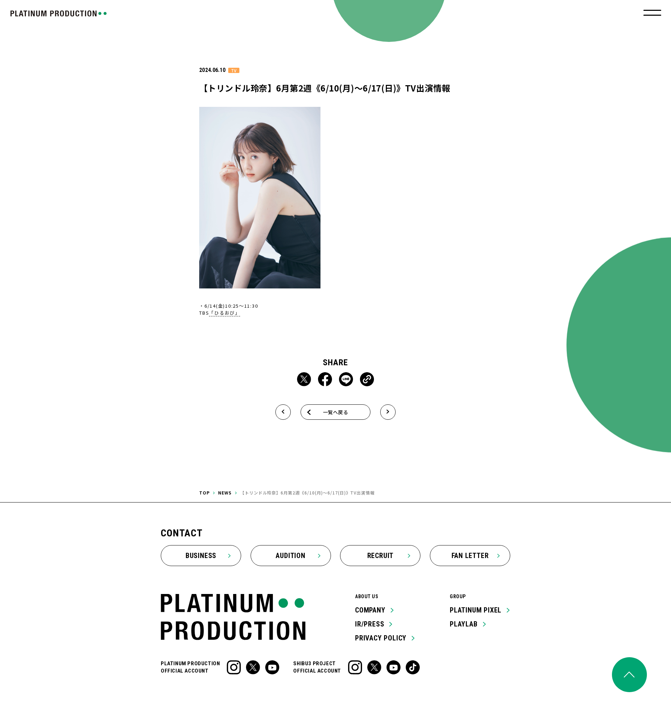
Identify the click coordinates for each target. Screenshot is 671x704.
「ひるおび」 (224, 312)
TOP (204, 493)
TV (234, 70)
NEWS (225, 493)
